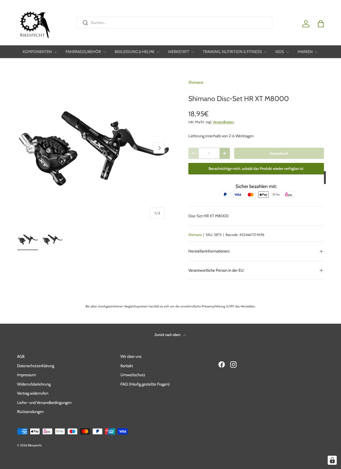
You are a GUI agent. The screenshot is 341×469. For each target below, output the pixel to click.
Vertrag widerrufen (32, 393)
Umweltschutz (132, 374)
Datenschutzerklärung (35, 365)
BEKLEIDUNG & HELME (135, 51)
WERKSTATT (178, 51)
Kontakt (126, 365)
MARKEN (305, 51)
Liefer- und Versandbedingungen (44, 402)
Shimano (195, 82)
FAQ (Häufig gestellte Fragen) (145, 384)
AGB (21, 356)
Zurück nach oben (168, 334)
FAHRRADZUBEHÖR (83, 51)
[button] (321, 24)
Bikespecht (35, 445)
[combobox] (174, 22)
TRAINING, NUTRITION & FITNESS (232, 51)
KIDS (279, 51)
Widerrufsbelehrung (34, 384)
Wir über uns (130, 356)
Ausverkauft (279, 153)
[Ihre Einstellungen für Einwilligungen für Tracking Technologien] (332, 460)
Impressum (26, 374)
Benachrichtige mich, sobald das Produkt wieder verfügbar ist (256, 168)
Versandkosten (223, 122)
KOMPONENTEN (37, 51)
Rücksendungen (30, 411)
